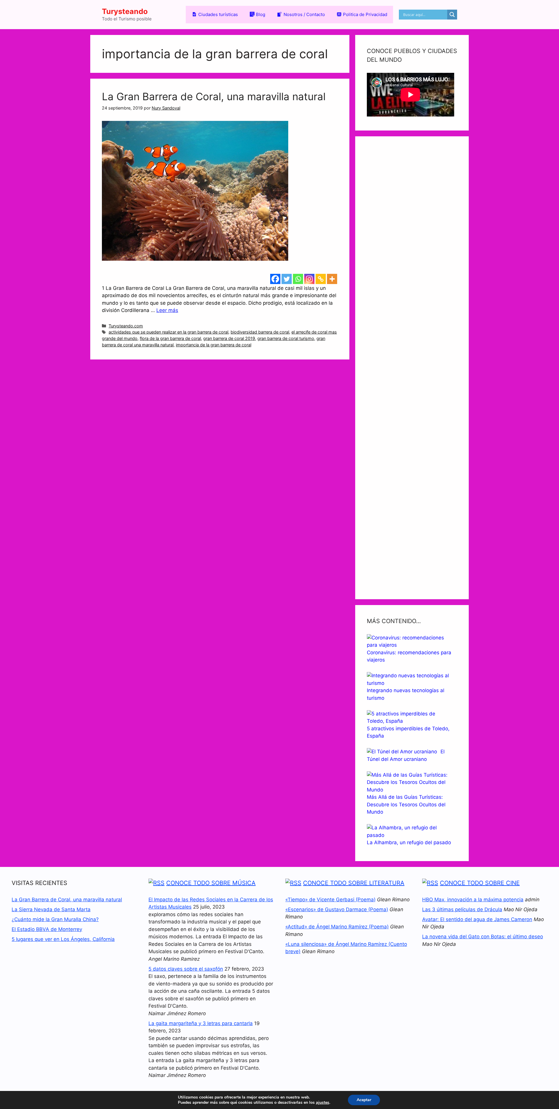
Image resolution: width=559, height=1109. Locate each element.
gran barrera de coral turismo (285, 338)
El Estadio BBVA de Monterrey (47, 929)
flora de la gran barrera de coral (170, 338)
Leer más (167, 310)
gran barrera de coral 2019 (229, 338)
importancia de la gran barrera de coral (213, 344)
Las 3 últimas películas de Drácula (462, 909)
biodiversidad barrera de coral (260, 331)
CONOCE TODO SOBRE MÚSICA (211, 882)
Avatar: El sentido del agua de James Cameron (477, 919)
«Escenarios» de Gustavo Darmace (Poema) (336, 909)
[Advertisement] (412, 368)
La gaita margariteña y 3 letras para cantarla (200, 1023)
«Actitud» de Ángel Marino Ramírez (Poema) (337, 927)
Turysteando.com (126, 325)
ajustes (322, 1102)
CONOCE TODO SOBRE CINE (480, 882)
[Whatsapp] (298, 279)
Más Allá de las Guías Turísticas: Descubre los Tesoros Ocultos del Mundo (406, 804)
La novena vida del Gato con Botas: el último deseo (482, 936)
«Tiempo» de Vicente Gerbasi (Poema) (330, 899)
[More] (332, 279)
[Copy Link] (321, 279)
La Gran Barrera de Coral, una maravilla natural (214, 96)
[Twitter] (287, 279)
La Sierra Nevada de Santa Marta (51, 909)
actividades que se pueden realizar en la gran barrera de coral (168, 331)
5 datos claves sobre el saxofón (185, 969)
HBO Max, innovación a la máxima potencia (472, 899)
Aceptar (364, 1100)
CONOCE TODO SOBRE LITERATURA (353, 882)
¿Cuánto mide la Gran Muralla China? (55, 919)
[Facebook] (275, 279)
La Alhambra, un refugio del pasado (409, 842)
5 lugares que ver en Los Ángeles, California (63, 939)
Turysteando (125, 11)
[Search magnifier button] (452, 15)
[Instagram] (309, 279)
